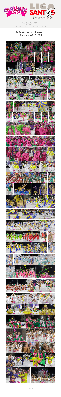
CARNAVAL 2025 (22, 26)
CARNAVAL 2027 (29, 23)
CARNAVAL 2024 (39, 26)
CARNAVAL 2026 (29, 25)
